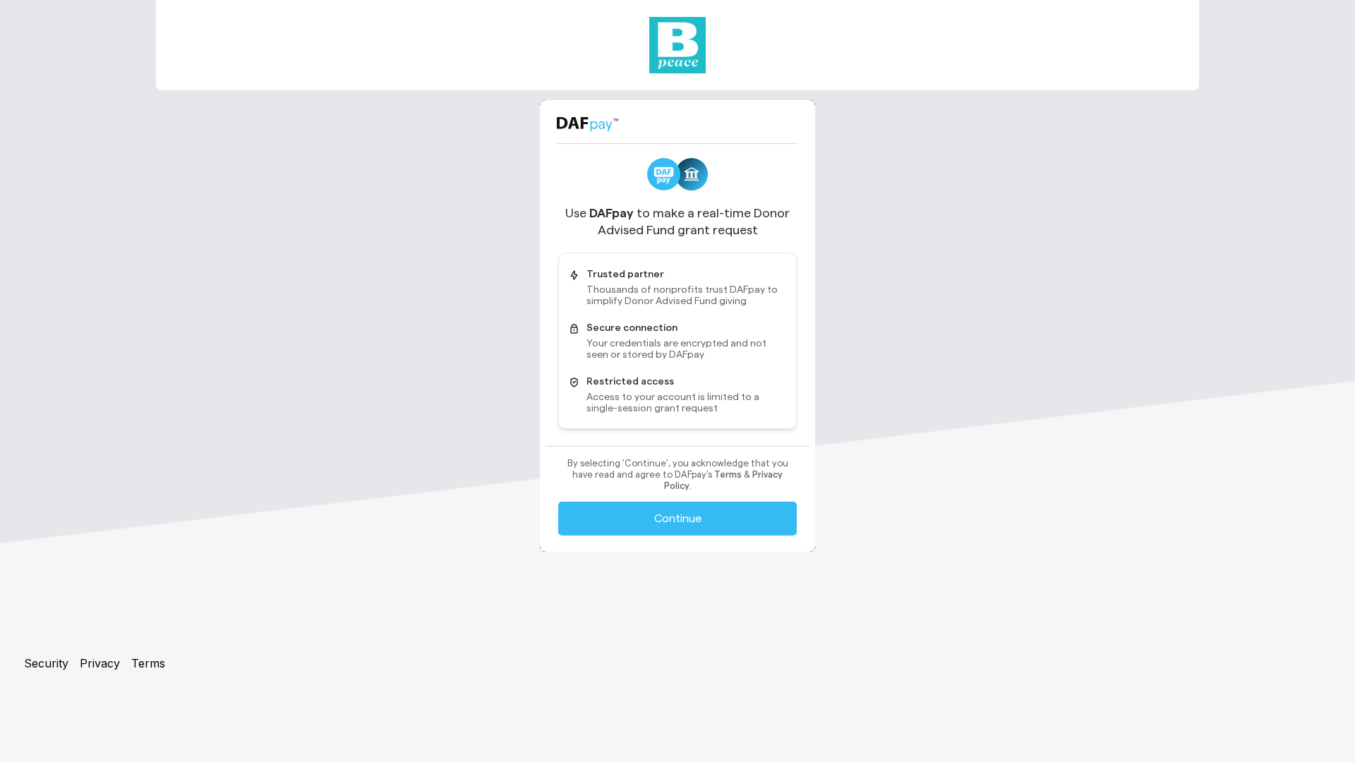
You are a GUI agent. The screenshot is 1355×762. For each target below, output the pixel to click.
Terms (148, 663)
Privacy (100, 663)
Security (46, 663)
